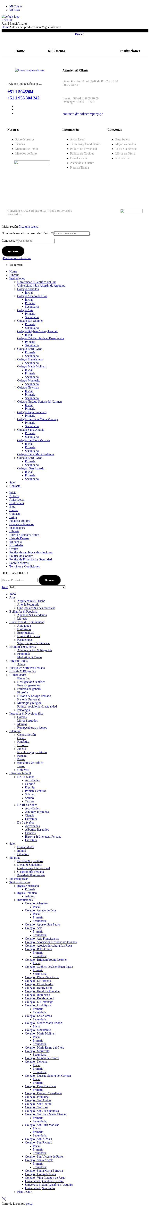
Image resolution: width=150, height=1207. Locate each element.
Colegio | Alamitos (36, 903)
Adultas (30, 896)
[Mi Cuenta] (57, 37)
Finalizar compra (19, 520)
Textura (29, 801)
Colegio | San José (36, 1107)
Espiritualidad (25, 632)
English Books (18, 660)
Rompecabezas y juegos (32, 727)
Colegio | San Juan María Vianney (46, 1114)
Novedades (16, 545)
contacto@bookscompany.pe (82, 114)
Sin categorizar (18, 878)
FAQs (13, 517)
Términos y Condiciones (24, 566)
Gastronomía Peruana (30, 871)
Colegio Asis (25, 310)
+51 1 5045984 (20, 91)
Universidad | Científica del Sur (36, 282)
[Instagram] (101, 8)
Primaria (30, 303)
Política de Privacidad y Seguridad (30, 559)
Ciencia (29, 815)
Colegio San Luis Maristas (33, 440)
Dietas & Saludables (29, 864)
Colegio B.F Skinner (30, 320)
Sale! (12, 482)
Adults (21, 664)
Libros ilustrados (27, 720)
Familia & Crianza (28, 636)
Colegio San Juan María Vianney (37, 419)
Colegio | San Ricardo (30, 468)
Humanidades (17, 674)
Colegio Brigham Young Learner (37, 331)
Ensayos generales (28, 685)
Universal (23, 769)
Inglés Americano (28, 885)
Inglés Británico (27, 892)
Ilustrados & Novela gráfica (26, 713)
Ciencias (30, 833)
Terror (21, 766)
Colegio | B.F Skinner (38, 949)
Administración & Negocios (34, 650)
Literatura (15, 731)
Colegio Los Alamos (30, 359)
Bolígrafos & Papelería (23, 611)
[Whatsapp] (90, 8)
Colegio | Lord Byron (38, 1005)
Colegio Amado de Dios (32, 296)
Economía (23, 653)
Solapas (30, 794)
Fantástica (23, 741)
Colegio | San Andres (38, 1100)
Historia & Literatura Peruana (43, 836)
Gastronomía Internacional (33, 868)
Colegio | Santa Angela (39, 1160)
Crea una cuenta (28, 226)
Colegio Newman (28, 387)
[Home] (20, 37)
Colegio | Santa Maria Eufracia (44, 1170)
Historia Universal (28, 699)
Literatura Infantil (20, 773)
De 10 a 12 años (27, 805)
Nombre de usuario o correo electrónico (27, 233)
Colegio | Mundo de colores (42, 1058)
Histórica (22, 745)
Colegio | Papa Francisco (40, 1086)
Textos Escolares (19, 882)
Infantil (21, 850)
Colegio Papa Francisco (31, 412)
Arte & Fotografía (28, 604)
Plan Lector (24, 1191)
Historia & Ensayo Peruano (34, 696)
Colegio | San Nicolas (38, 1139)
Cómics (22, 717)
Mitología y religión (29, 703)
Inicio (12, 492)
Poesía (21, 759)
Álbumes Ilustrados (37, 812)
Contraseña (10, 240)
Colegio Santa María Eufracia (35, 454)
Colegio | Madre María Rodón (43, 1023)
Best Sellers (16, 503)
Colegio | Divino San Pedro (42, 977)
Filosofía (22, 692)
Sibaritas (14, 857)
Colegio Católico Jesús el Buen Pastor (40, 338)
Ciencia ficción (26, 734)
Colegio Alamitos (28, 289)
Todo (12, 594)
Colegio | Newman (36, 1061)
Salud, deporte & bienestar (33, 643)
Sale (12, 843)
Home (5, 27)
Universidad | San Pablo (40, 1188)
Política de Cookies (21, 555)
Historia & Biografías (22, 671)
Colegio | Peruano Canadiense (43, 1093)
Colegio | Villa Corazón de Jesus (45, 1177)
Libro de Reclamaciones (24, 534)
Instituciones (130, 51)
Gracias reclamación (21, 524)
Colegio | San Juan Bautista (42, 1110)
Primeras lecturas (35, 790)
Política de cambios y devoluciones (31, 552)
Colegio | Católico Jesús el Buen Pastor (49, 966)
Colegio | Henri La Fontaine (42, 991)
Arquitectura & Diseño (31, 601)
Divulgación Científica (31, 681)
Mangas (22, 724)
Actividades (32, 780)
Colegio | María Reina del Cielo (44, 1047)
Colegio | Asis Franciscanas (42, 938)
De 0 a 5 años (25, 776)
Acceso (13, 251)
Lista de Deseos (19, 538)
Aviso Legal (16, 499)
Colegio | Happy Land (39, 987)
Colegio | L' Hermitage (39, 1001)
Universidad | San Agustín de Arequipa (41, 285)
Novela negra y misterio (32, 752)
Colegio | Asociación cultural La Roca (48, 945)
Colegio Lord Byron (29, 348)
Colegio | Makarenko (38, 1030)
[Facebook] (80, 8)
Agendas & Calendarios (32, 615)
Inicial (29, 292)
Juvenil (21, 748)
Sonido (29, 798)
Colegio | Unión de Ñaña (40, 1174)
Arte (12, 597)
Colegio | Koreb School (39, 998)
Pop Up (30, 787)
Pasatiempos (24, 639)
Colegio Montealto (28, 380)
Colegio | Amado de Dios (40, 910)
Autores (14, 496)
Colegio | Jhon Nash (37, 994)
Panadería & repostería (31, 875)
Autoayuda (24, 625)
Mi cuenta (15, 541)
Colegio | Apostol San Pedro (42, 924)
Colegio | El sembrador (39, 984)
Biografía (23, 678)
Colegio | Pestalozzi (37, 1096)
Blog (12, 506)
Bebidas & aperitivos (30, 861)
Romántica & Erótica (30, 762)
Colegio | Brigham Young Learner (46, 959)
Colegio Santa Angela (30, 429)
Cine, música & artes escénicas (36, 608)
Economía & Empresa (23, 646)
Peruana (22, 755)
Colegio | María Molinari (40, 1033)
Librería (14, 275)
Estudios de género (29, 689)
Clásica (21, 738)
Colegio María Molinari (31, 366)
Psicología (23, 710)
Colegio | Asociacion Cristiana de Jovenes (51, 942)
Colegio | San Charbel (38, 1103)
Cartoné (30, 783)
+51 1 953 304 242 (23, 98)
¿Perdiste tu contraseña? (16, 258)
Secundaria (32, 306)
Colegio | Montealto (37, 1051)
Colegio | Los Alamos (38, 1016)
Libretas (22, 618)
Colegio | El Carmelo (38, 980)
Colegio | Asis (33, 928)
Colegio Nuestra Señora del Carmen (39, 401)
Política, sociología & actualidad (37, 706)
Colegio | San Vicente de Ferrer (44, 1156)
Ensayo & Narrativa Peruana (27, 667)
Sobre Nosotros (19, 563)
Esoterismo (24, 629)
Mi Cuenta (56, 51)
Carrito (13, 510)
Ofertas (13, 548)
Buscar (49, 580)
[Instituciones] (130, 37)
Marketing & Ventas (29, 657)
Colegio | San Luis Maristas (42, 1125)
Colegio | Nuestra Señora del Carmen (48, 1075)
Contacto (15, 486)
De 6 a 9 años (25, 822)
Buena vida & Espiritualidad (26, 622)
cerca (29, 1203)
